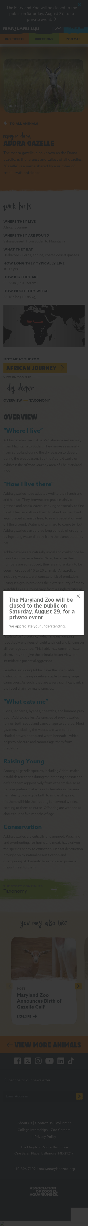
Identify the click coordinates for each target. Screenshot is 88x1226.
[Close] (78, 596)
